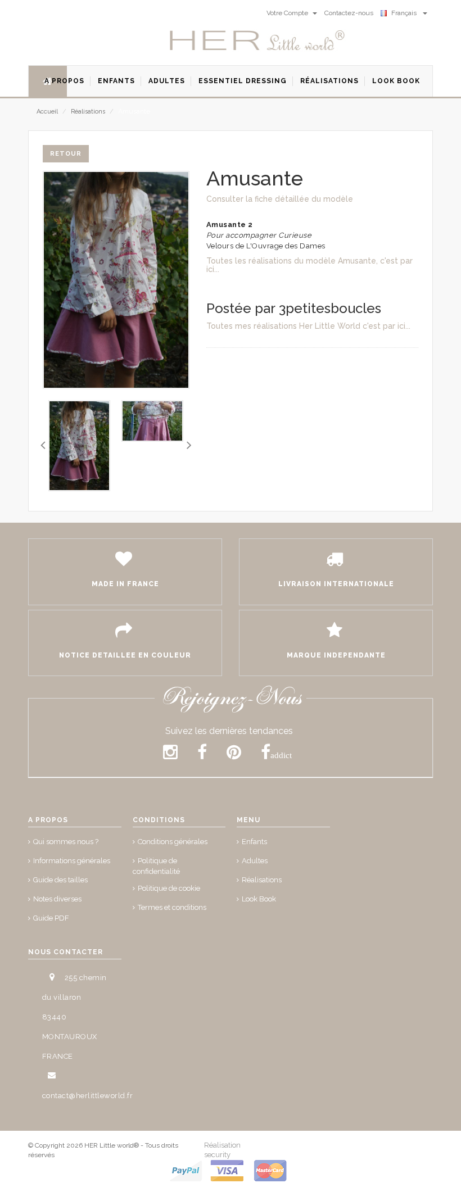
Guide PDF (51, 918)
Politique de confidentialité (156, 866)
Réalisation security (222, 1150)
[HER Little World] (257, 41)
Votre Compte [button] (288, 13)
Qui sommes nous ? (65, 841)
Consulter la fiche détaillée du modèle (279, 198)
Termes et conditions (172, 907)
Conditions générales (172, 841)
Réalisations (88, 111)
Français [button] (406, 13)
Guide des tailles (60, 880)
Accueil (47, 111)
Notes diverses (57, 899)
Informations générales (71, 860)
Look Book (259, 899)
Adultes (255, 860)
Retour (66, 153)
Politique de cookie (169, 888)
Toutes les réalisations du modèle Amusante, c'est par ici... (309, 265)
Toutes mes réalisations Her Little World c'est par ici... (308, 325)
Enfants (254, 841)
